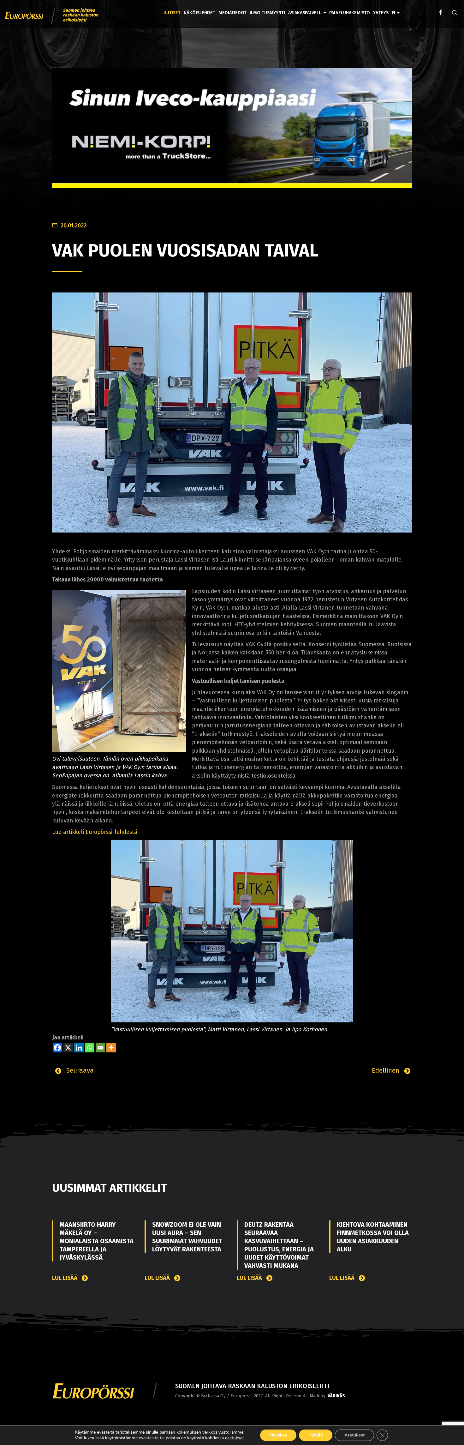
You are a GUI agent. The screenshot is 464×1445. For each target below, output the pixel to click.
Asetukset (354, 1435)
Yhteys (381, 12)
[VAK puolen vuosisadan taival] (232, 412)
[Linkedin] (79, 1047)
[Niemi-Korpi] (232, 133)
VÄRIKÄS (336, 1396)
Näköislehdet (199, 12)
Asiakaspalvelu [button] (305, 12)
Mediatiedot (232, 12)
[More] (111, 1047)
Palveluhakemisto (349, 12)
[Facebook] (57, 1047)
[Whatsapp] (89, 1047)
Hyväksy (278, 1435)
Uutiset (172, 12)
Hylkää (315, 1435)
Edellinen (386, 1070)
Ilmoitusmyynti (267, 12)
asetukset (234, 1438)
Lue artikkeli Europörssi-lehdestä (94, 832)
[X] (68, 1047)
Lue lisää (65, 1278)
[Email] (100, 1047)
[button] (395, 8)
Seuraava (79, 1070)
